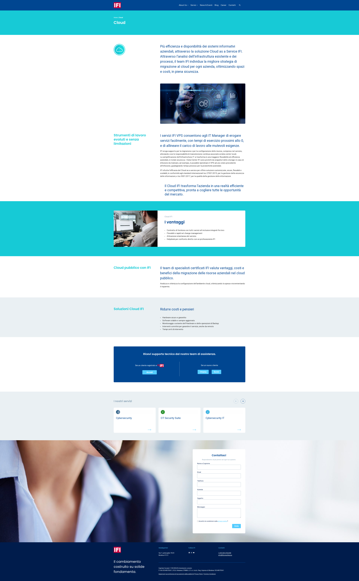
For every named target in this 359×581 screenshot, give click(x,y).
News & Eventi (206, 5)
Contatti (232, 5)
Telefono (200, 481)
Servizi (193, 5)
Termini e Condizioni (210, 574)
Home (116, 17)
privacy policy (222, 521)
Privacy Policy (199, 574)
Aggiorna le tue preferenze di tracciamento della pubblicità (176, 574)
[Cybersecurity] (134, 412)
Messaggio (201, 507)
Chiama (203, 372)
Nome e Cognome (203, 463)
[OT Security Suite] (179, 412)
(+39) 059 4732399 (224, 553)
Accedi (149, 372)
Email (199, 472)
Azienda (200, 489)
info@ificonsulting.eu (225, 555)
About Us (183, 5)
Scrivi (216, 372)
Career (223, 5)
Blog (216, 5)
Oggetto (200, 498)
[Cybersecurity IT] (224, 412)
